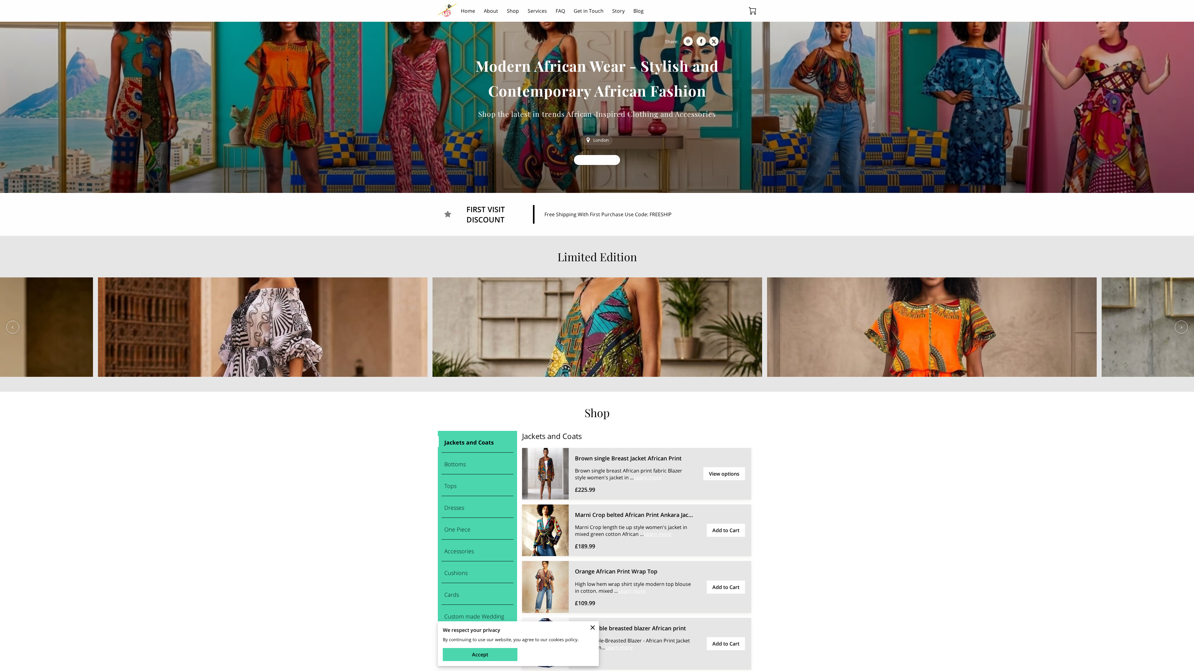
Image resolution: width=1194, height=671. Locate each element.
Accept (480, 654)
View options (724, 473)
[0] (752, 11)
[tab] (477, 442)
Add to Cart (725, 530)
